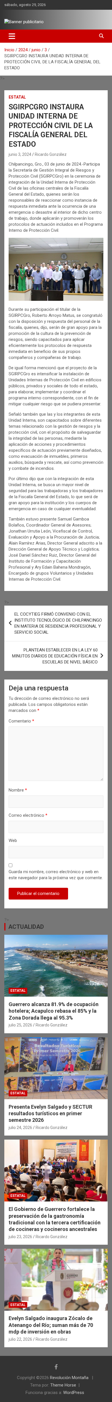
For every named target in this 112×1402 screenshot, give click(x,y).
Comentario (21, 721)
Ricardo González (51, 154)
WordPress (73, 1392)
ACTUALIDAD (26, 926)
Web (13, 840)
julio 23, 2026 (20, 1236)
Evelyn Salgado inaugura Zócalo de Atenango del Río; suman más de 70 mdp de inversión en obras (51, 1325)
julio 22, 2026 (20, 1339)
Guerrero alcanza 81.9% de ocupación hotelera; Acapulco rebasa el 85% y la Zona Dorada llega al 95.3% (54, 1011)
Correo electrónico (28, 815)
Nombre (18, 790)
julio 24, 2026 (20, 1127)
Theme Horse (63, 1385)
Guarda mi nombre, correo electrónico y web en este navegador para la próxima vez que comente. (56, 874)
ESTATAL (17, 97)
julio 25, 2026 (20, 1025)
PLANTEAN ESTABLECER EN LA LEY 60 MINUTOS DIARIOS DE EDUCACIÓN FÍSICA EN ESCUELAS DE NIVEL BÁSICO (55, 656)
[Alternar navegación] (12, 36)
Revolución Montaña (70, 1377)
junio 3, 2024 (20, 154)
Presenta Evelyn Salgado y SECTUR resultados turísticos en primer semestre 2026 (50, 1113)
